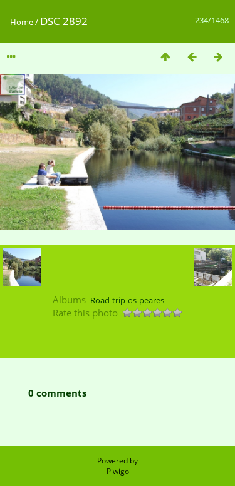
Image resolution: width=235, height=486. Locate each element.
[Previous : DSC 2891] (192, 56)
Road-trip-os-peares (127, 300)
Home (21, 22)
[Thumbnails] (165, 56)
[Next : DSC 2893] (218, 56)
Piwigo (118, 471)
